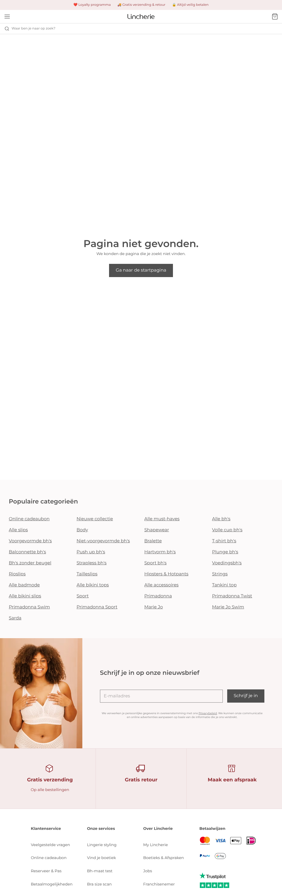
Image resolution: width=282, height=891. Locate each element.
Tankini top (224, 585)
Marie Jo (153, 607)
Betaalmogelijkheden (51, 884)
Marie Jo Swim (228, 607)
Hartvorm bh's (160, 552)
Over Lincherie (158, 828)
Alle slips (18, 530)
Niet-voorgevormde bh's (103, 541)
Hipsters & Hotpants (166, 574)
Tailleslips (87, 574)
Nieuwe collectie (95, 519)
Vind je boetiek (101, 857)
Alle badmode (24, 585)
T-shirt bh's (224, 541)
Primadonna (158, 596)
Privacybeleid (208, 713)
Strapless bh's (92, 563)
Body (82, 530)
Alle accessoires (161, 585)
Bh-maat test (100, 870)
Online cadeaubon (29, 519)
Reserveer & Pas (46, 870)
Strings (220, 574)
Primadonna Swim (29, 607)
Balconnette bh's (27, 552)
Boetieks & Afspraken (163, 857)
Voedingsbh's (227, 563)
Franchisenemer (159, 884)
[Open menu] (7, 16)
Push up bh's (91, 552)
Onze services (101, 828)
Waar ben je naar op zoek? (33, 28)
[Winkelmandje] (275, 16)
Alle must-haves (162, 519)
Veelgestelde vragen (50, 844)
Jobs (147, 870)
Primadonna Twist (232, 596)
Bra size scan (99, 884)
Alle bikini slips (25, 596)
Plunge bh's (225, 552)
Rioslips (17, 574)
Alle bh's (221, 519)
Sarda (15, 618)
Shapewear (156, 530)
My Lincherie (155, 844)
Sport (83, 596)
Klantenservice (46, 828)
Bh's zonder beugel (30, 563)
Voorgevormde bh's (30, 541)
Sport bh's (155, 563)
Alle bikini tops (93, 585)
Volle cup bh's (227, 530)
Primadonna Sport (97, 607)
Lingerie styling (101, 844)
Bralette (153, 541)
